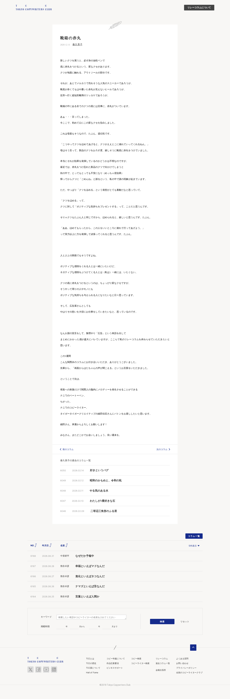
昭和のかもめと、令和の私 (106, 480)
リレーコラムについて (199, 7)
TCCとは (90, 658)
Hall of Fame (92, 672)
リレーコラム (162, 658)
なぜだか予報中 (84, 555)
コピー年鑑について (116, 658)
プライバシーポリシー (186, 668)
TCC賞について (93, 668)
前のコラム (68, 449)
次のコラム (161, 449)
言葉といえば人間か (87, 596)
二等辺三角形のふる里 (103, 511)
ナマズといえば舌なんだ (90, 586)
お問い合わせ (182, 663)
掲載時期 (45, 626)
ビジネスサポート (115, 668)
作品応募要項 (113, 663)
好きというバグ (99, 470)
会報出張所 (161, 670)
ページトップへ (193, 647)
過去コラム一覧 (163, 663)
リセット (184, 621)
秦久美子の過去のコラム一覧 (75, 460)
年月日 (45, 545)
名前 (62, 545)
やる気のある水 (99, 490)
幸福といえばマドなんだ (90, 566)
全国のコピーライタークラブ (189, 672)
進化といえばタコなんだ (90, 576)
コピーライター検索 (140, 663)
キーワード (46, 617)
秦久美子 (77, 44)
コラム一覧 (194, 536)
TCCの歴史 (91, 663)
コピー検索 (136, 658)
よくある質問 (182, 658)
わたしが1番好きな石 (102, 500)
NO (32, 545)
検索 (162, 621)
